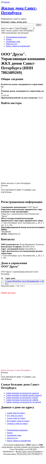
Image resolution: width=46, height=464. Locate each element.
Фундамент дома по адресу (18, 421)
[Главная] (5, 2)
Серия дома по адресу (16, 413)
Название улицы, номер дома (14, 22)
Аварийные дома (13, 41)
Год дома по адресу (15, 415)
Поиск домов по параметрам (18, 46)
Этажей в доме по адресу (17, 423)
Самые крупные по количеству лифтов (22, 400)
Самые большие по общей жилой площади (24, 395)
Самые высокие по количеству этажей (22, 397)
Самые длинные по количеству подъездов (23, 402)
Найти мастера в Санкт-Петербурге (16, 183)
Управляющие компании (16, 37)
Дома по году (11, 44)
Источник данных (10, 454)
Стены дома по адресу (16, 418)
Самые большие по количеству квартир (22, 393)
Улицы (9, 39)
